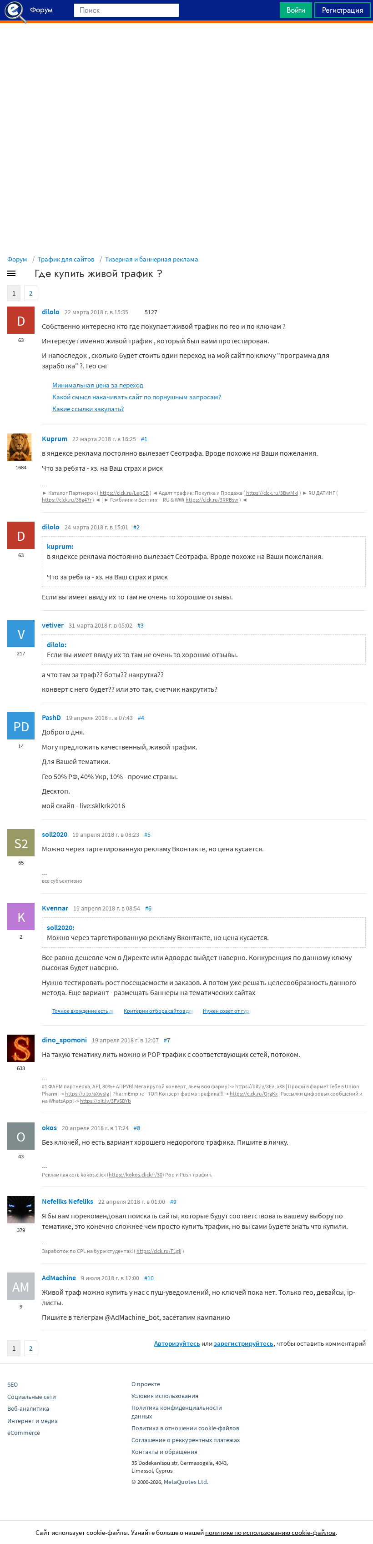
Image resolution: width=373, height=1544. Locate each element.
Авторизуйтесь (177, 1343)
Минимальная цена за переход (97, 385)
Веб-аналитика (28, 1408)
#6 (148, 908)
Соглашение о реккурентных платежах (185, 1440)
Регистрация (342, 10)
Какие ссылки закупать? (88, 408)
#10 (149, 1278)
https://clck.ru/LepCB (124, 492)
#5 (147, 834)
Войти (296, 10)
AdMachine (59, 1277)
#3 (140, 625)
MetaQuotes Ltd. (186, 1482)
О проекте (145, 1384)
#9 (173, 1201)
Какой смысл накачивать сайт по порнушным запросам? (136, 396)
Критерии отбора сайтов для (159, 1010)
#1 (144, 439)
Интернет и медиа (32, 1421)
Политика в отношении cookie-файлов (185, 1428)
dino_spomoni (64, 1039)
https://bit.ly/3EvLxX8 (260, 1086)
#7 (167, 1040)
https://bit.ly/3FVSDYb (105, 1100)
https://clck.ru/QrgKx (253, 1093)
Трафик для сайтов (66, 259)
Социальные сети (31, 1397)
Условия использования (164, 1396)
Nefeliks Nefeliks (67, 1201)
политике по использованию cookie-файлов (270, 1532)
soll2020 (54, 834)
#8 (137, 1128)
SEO (12, 1384)
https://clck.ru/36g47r (66, 499)
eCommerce (23, 1432)
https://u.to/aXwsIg (87, 1093)
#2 (136, 527)
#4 (141, 718)
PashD (51, 717)
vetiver (53, 624)
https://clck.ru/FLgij (158, 1250)
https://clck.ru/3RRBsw (212, 499)
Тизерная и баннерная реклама (151, 259)
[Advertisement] (186, 46)
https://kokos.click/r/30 (135, 1174)
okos (49, 1127)
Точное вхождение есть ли (83, 1010)
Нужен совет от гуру (227, 1010)
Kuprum (54, 438)
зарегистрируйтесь (243, 1343)
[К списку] (26, 275)
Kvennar (55, 907)
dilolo (51, 311)
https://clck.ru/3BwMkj (272, 492)
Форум (17, 259)
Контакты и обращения (164, 1452)
